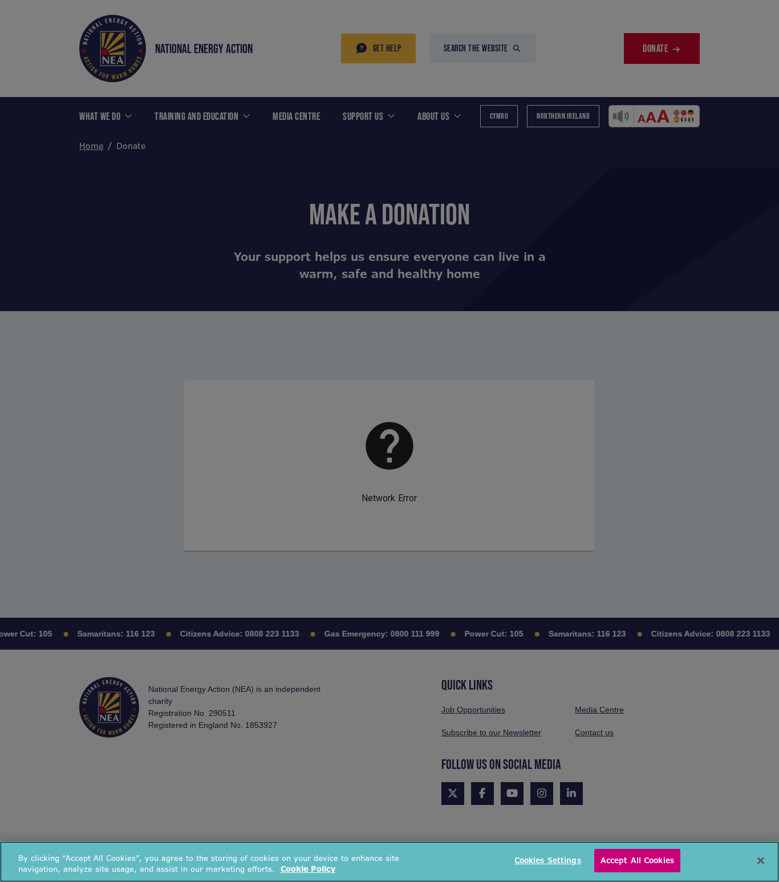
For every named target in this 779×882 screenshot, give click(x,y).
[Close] (760, 860)
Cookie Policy (308, 870)
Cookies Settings (547, 860)
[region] (389, 861)
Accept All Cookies (637, 860)
